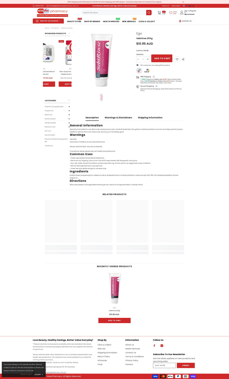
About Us (165, 6)
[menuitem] (57, 107)
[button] (45, 57)
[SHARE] (182, 59)
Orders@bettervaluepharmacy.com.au (63, 6)
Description (92, 117)
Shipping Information (150, 117)
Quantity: (140, 54)
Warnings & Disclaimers (118, 117)
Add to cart (57, 84)
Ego (139, 33)
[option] (57, 65)
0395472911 (39, 6)
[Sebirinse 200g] (114, 288)
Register (193, 11)
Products (55, 28)
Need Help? (176, 6)
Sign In (186, 11)
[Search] (116, 12)
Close (183, 2)
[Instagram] (162, 345)
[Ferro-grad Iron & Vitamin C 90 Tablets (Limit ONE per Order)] (57, 52)
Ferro (57, 69)
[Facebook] (154, 345)
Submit (185, 365)
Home (47, 28)
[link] (177, 59)
